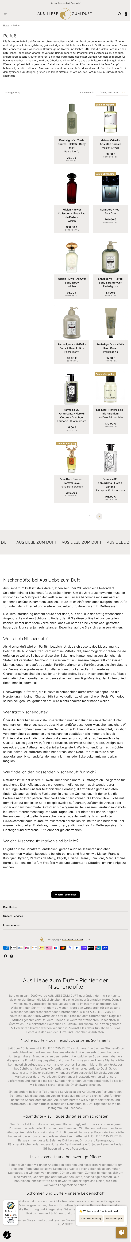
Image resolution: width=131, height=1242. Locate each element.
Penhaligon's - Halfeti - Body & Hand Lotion (71, 341)
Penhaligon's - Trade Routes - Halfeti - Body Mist (71, 142)
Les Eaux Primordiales (108, 411)
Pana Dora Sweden (71, 479)
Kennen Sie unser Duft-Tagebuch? (66, 3)
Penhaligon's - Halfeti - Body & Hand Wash (109, 277)
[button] (5, 13)
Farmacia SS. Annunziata (71, 415)
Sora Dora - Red (108, 207)
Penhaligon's (71, 150)
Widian (71, 218)
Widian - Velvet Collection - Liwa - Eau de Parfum (71, 211)
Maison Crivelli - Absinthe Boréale (108, 140)
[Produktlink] (71, 132)
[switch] (11, 1221)
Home (6, 25)
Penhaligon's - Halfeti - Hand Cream (109, 341)
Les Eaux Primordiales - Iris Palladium (108, 405)
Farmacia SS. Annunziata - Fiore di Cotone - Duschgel (71, 407)
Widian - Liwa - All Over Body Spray (71, 277)
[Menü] (16, 1202)
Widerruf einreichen (64, 892)
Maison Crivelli (108, 146)
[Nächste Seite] (98, 509)
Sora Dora (109, 210)
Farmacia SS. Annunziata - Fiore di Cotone (108, 475)
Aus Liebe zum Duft (71, 936)
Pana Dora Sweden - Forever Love (71, 473)
